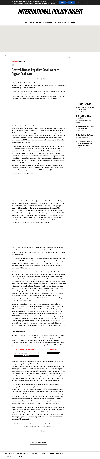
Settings (80, 2)
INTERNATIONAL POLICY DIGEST (50, 12)
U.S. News (39, 23)
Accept (62, 2)
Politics (32, 23)
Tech (54, 23)
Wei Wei (79, 148)
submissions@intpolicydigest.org (43, 426)
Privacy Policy (59, 453)
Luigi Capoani (81, 120)
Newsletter (34, 453)
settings (53, 3)
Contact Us (19, 453)
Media (59, 23)
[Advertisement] (50, 39)
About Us (11, 453)
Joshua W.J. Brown (82, 137)
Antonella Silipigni (82, 111)
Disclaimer (42, 453)
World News (15, 61)
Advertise (26, 453)
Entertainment (47, 23)
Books (64, 23)
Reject (71, 2)
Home (6, 453)
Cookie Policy (50, 453)
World (26, 23)
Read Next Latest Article (39, 442)
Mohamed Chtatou (82, 130)
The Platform (71, 23)
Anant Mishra (18, 65)
